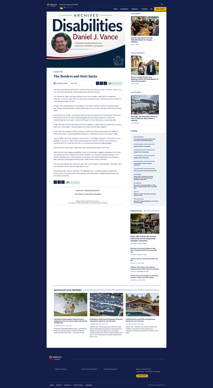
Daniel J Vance (63, 83)
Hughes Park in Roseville (141, 158)
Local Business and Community (144, 144)
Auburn (133, 44)
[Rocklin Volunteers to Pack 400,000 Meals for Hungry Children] (145, 26)
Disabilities (58, 72)
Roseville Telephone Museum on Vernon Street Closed (146, 201)
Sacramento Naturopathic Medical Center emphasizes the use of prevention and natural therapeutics (70, 321)
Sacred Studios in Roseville (142, 146)
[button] (162, 4)
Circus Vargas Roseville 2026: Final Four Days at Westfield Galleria (144, 139)
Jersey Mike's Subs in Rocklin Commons (143, 164)
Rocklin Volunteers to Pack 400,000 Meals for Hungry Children (142, 40)
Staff (137, 44)
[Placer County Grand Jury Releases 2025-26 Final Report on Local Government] (145, 65)
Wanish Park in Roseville (141, 152)
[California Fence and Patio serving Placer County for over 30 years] (142, 304)
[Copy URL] (105, 83)
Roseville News (135, 123)
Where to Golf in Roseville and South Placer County (145, 194)
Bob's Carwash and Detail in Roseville (145, 170)
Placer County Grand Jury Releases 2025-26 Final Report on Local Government (144, 79)
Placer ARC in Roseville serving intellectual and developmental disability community (143, 178)
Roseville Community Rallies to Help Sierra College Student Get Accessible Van (145, 186)
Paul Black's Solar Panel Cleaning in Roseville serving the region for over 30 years (106, 320)
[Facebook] (97, 83)
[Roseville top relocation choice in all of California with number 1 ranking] (145, 104)
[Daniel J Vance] (55, 83)
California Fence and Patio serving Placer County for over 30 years (140, 320)
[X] (101, 83)
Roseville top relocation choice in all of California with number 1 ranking (144, 118)
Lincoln (136, 191)
